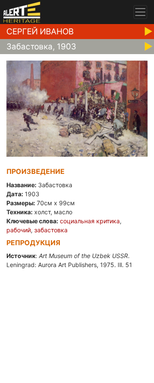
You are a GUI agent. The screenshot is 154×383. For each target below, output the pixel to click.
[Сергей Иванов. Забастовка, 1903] (77, 108)
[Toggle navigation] (140, 12)
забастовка (51, 230)
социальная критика (90, 221)
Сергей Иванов (40, 31)
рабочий (18, 230)
